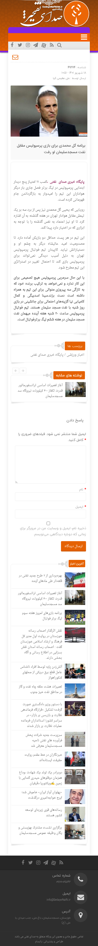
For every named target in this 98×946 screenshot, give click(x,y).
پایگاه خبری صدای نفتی (46, 355)
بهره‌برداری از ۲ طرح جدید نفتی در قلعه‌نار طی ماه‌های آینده (40, 578)
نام (81, 489)
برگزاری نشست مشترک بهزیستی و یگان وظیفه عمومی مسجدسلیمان (40, 830)
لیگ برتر (48, 188)
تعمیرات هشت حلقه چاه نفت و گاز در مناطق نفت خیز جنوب (40, 689)
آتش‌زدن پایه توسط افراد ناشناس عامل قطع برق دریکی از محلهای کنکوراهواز (41, 672)
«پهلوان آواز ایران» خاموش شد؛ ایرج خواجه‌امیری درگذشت (42, 795)
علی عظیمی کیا (61, 78)
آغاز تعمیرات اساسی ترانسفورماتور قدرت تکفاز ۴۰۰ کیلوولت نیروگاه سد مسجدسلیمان (40, 391)
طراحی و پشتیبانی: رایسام (49, 941)
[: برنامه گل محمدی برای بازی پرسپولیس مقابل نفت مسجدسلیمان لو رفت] (15, 57)
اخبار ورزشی (75, 355)
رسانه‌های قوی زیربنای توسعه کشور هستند (43, 812)
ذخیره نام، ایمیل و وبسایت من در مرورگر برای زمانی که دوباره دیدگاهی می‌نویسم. (53, 531)
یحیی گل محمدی (58, 210)
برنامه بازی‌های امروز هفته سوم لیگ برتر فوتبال (42, 616)
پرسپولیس (66, 188)
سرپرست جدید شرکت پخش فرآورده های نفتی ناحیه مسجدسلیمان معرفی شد (44, 740)
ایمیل (79, 507)
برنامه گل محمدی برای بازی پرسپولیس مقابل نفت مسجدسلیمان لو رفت (51, 149)
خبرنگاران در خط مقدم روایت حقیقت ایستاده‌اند (43, 757)
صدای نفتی (30, 936)
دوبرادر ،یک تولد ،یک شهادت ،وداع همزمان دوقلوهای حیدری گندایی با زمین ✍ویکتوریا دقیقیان (40, 778)
